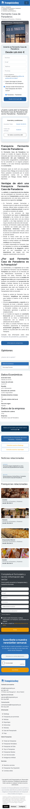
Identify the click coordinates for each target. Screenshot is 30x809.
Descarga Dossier (8, 367)
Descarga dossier (18, 22)
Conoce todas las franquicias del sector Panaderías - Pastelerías (15, 438)
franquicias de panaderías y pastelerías (14, 337)
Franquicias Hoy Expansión (12, 768)
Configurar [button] (22, 806)
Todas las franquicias (10, 741)
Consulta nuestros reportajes (15, 449)
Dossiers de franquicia (21, 791)
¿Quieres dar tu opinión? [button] (8, 357)
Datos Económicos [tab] (8, 363)
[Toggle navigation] (26, 2)
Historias (6, 728)
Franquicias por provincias (11, 716)
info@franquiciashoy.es (8, 688)
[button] (27, 33)
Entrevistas (7, 725)
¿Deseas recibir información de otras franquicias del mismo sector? (14, 88)
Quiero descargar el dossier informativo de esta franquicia (14, 82)
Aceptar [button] (6, 806)
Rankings (6, 714)
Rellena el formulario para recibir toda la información (15, 428)
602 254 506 (5, 707)
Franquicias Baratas (9, 752)
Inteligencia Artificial (10, 757)
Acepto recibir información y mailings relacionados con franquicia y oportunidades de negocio (16, 619)
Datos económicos (7, 22)
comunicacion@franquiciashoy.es (11, 705)
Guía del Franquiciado (10, 730)
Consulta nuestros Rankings (15, 445)
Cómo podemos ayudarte (21, 790)
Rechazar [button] (13, 806)
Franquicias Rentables (10, 744)
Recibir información (14, 99)
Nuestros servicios (9, 765)
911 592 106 (4, 690)
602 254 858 (5, 699)
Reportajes (7, 722)
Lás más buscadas (9, 755)
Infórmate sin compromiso (15, 343)
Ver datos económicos (14, 135)
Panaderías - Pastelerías (14, 95)
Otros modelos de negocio (15, 793)
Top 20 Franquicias (9, 749)
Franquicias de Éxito (10, 746)
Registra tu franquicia (8, 791)
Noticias (6, 719)
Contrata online (8, 771)
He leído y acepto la (14, 77)
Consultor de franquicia (8, 788)
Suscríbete (15, 670)
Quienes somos (19, 788)
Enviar (15, 630)
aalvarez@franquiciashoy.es (9, 697)
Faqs (5, 733)
